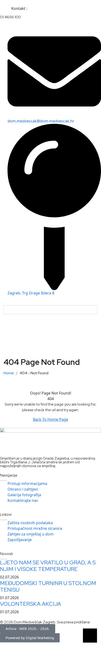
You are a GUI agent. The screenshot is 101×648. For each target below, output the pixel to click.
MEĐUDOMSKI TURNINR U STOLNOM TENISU (48, 586)
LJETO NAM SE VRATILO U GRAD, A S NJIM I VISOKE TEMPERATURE (48, 566)
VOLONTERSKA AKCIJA (30, 603)
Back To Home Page (50, 419)
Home (9, 373)
